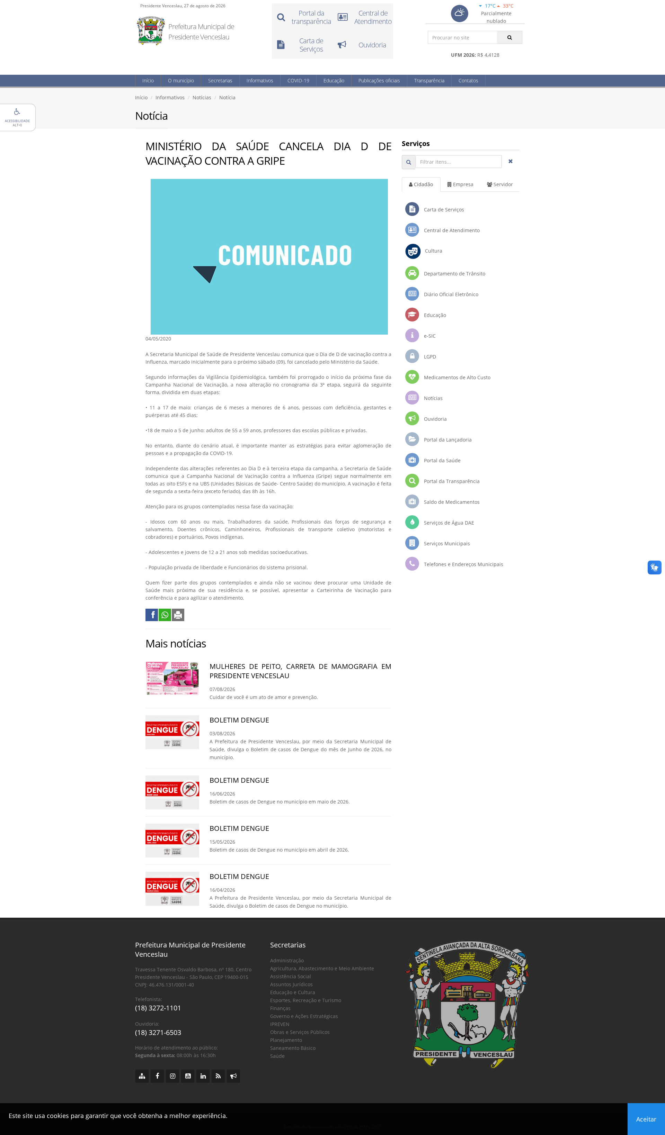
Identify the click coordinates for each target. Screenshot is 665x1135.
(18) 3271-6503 (158, 1032)
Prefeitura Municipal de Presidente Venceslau (201, 32)
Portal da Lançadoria (447, 439)
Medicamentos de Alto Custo (456, 377)
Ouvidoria (435, 419)
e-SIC (429, 336)
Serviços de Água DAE (448, 522)
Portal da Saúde (442, 460)
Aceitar (646, 1119)
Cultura (431, 250)
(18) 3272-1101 (158, 1008)
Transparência (429, 80)
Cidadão (423, 184)
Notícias (202, 97)
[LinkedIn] (203, 1076)
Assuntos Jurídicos (291, 984)
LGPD (429, 356)
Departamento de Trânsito (454, 273)
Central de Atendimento (451, 230)
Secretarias (220, 80)
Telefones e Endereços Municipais (463, 564)
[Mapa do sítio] (142, 1076)
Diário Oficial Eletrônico (450, 294)
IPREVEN (280, 1024)
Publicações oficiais (379, 80)
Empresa (462, 184)
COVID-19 (298, 80)
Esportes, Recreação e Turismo (305, 1000)
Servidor (502, 184)
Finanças (280, 1008)
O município (181, 80)
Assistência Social (290, 976)
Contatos (468, 80)
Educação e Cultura (292, 992)
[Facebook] (157, 1076)
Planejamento (286, 1040)
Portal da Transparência (451, 481)
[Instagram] (172, 1076)
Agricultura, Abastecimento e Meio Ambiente (322, 968)
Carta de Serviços (443, 209)
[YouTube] (187, 1076)
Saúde (277, 1056)
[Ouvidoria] (233, 1076)
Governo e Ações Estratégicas (304, 1016)
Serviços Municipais (446, 543)
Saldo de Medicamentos (451, 502)
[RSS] (218, 1076)
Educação (333, 80)
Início (148, 80)
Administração (287, 960)
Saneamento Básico (293, 1048)
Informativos (260, 80)
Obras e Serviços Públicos (300, 1032)
